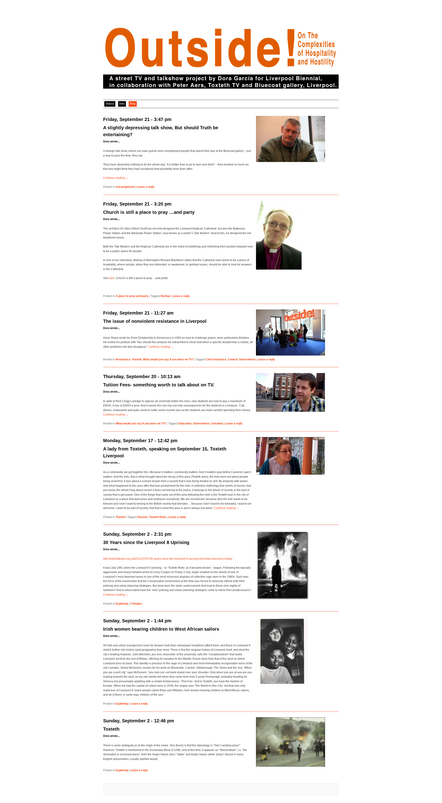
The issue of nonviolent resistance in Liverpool (154, 321)
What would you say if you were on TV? (168, 359)
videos (109, 103)
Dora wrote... (111, 141)
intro (122, 103)
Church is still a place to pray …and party (149, 212)
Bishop (165, 296)
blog (133, 103)
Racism (142, 517)
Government (247, 359)
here (112, 278)
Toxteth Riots (157, 517)
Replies (136, 603)
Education (185, 423)
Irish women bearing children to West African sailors (161, 629)
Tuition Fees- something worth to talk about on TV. (158, 384)
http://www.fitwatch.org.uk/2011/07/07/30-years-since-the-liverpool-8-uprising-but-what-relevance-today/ (167, 558)
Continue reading (115, 177)
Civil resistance (216, 359)
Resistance (123, 359)
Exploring (122, 603)
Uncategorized (125, 186)
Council (233, 359)
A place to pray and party (132, 296)
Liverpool (217, 423)
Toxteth (137, 359)
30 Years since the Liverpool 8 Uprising (146, 542)
